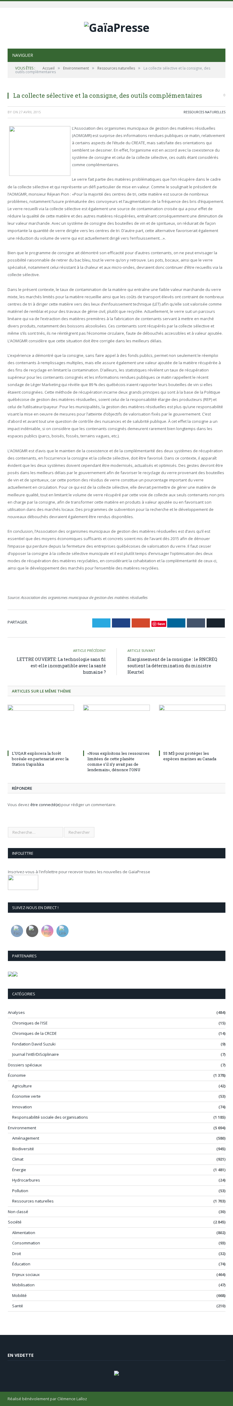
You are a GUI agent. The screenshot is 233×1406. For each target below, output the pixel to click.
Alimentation (23, 1232)
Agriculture (22, 1086)
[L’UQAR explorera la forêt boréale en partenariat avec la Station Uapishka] (41, 726)
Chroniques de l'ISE (30, 1023)
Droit (16, 1253)
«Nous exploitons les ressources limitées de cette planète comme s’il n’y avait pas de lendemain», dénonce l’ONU (118, 762)
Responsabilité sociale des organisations (50, 1117)
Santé (17, 1306)
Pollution (20, 1190)
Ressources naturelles (204, 112)
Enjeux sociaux (26, 1274)
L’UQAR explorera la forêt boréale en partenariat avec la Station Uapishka (40, 759)
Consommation (26, 1243)
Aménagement (25, 1138)
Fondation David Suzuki (34, 1044)
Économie (17, 1075)
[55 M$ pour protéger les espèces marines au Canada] (192, 726)
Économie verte (26, 1096)
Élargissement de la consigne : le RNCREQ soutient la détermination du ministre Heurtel (172, 665)
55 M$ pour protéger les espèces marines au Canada (189, 756)
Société (15, 1222)
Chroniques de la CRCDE (34, 1033)
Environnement (22, 1128)
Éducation (21, 1264)
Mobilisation (23, 1285)
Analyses (16, 1012)
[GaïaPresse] (116, 26)
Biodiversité (23, 1148)
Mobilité (19, 1295)
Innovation (22, 1107)
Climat (17, 1159)
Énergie (19, 1169)
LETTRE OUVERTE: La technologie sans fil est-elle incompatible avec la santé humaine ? (61, 665)
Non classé (18, 1211)
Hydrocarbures (26, 1180)
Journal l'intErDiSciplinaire (35, 1054)
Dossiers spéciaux (25, 1065)
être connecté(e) (45, 804)
